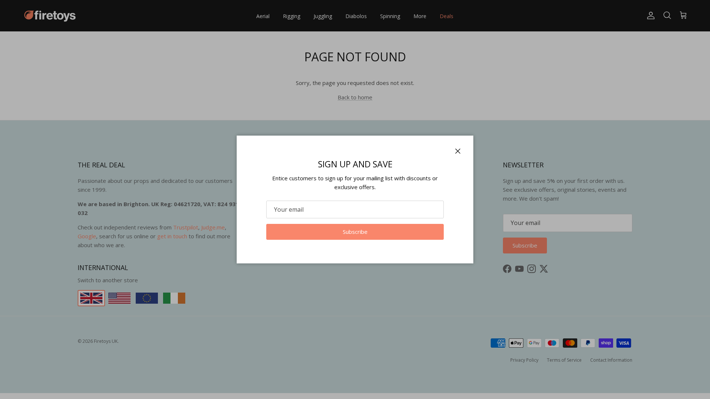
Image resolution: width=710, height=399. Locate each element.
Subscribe (355, 231)
